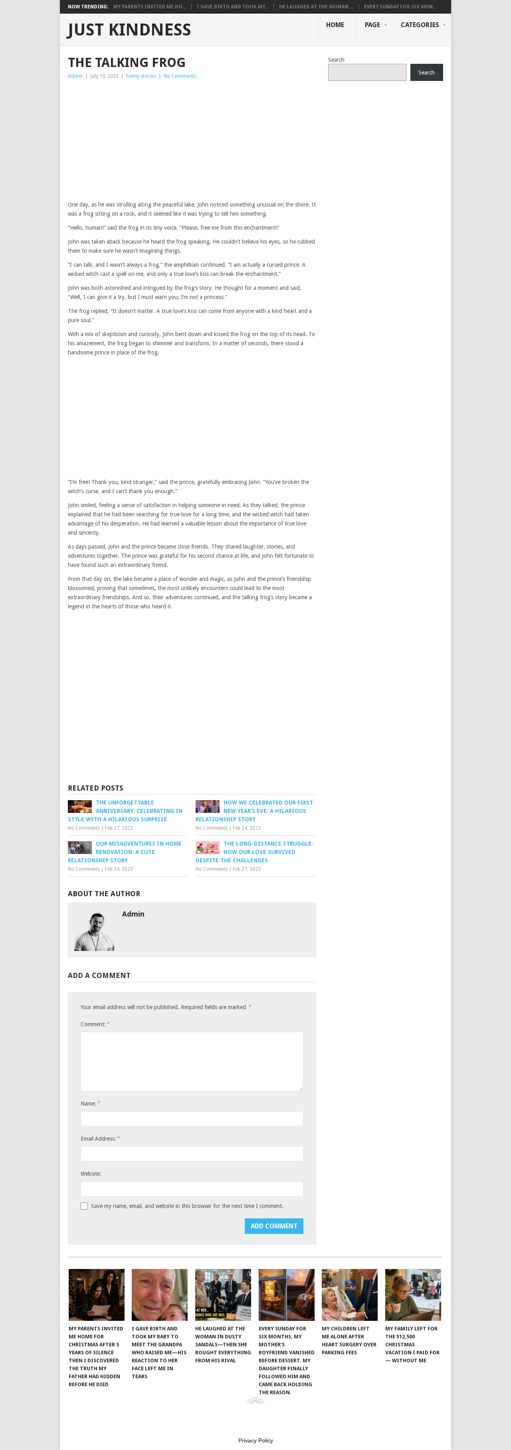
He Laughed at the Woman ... (316, 7)
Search (336, 60)
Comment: (95, 1024)
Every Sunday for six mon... (400, 7)
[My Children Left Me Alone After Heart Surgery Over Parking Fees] (350, 1295)
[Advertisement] (192, 140)
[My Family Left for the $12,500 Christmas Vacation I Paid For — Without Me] (413, 1295)
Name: (90, 1103)
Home (335, 25)
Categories (420, 25)
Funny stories (141, 76)
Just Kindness (129, 30)
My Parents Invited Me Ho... (149, 7)
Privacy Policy (255, 1440)
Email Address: (100, 1138)
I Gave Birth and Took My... (232, 7)
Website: (91, 1174)
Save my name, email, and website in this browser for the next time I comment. (187, 1206)
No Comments (180, 76)
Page (372, 25)
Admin (75, 76)
